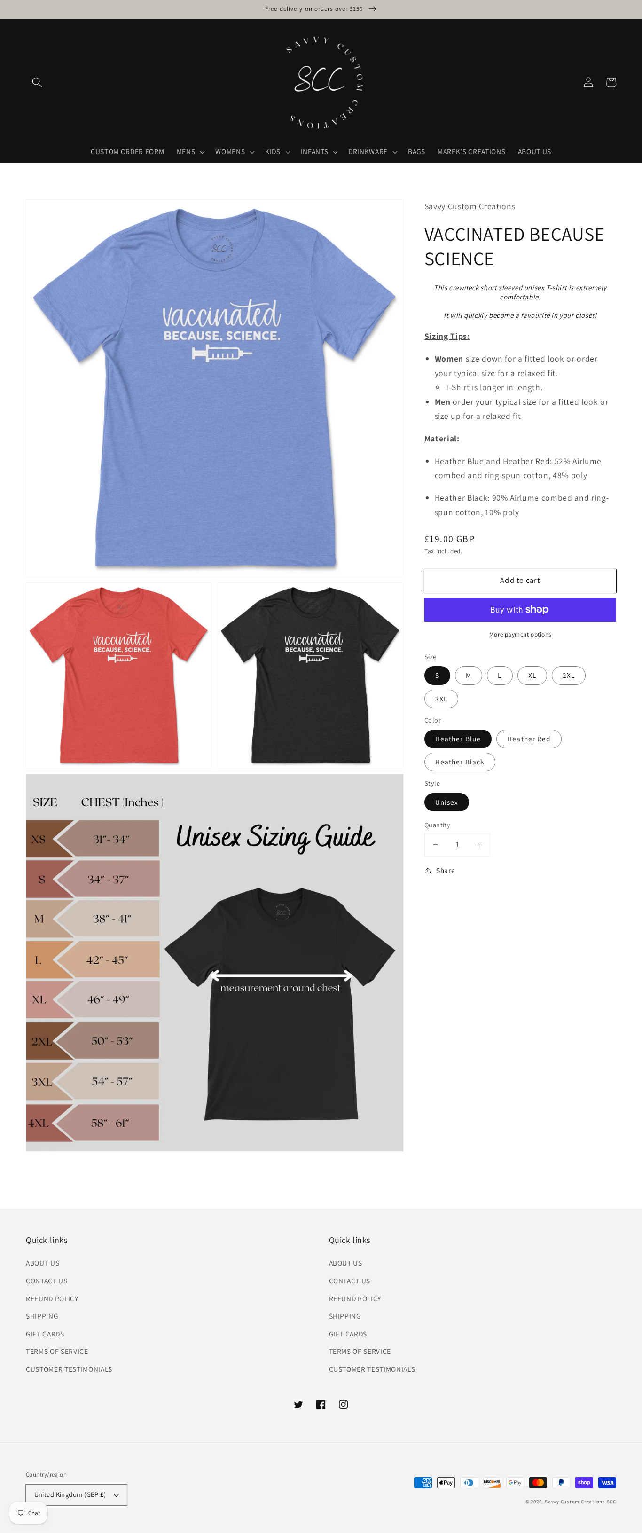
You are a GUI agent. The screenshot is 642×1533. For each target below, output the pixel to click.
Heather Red (529, 738)
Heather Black (460, 762)
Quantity (437, 824)
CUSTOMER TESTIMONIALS (69, 1369)
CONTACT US (47, 1280)
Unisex (447, 802)
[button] (37, 82)
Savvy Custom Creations (576, 1501)
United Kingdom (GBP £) (70, 1494)
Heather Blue (458, 738)
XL (532, 675)
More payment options (520, 634)
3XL (441, 698)
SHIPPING (42, 1316)
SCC (611, 1501)
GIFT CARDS (45, 1333)
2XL (569, 675)
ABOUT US (42, 1262)
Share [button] (445, 870)
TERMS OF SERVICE (57, 1351)
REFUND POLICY (52, 1298)
